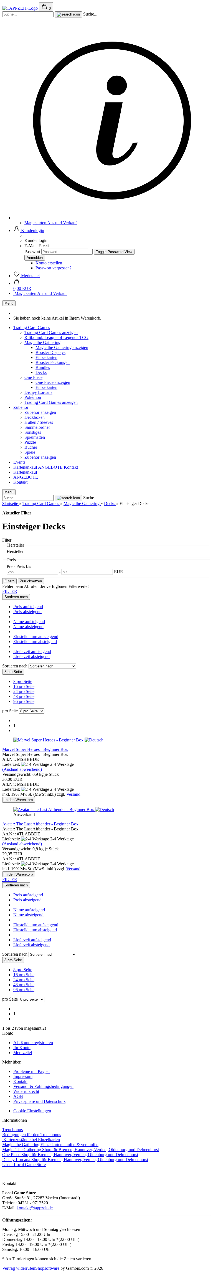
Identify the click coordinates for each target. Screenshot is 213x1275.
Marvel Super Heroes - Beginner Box (35, 749)
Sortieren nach (15, 666)
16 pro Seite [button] (23, 686)
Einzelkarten (46, 357)
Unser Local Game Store (24, 1164)
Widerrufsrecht (26, 1091)
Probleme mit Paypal (31, 1071)
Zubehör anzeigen (40, 412)
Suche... (90, 14)
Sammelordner (37, 427)
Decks (41, 372)
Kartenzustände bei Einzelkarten (31, 1139)
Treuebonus (12, 1129)
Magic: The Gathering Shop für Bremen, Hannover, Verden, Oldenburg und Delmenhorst (80, 1149)
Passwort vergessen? (54, 268)
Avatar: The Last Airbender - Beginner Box (40, 824)
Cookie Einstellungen (32, 1110)
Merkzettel (22, 1052)
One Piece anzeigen (53, 382)
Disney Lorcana (38, 392)
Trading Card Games (31, 327)
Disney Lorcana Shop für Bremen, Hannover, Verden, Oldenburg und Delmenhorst (75, 1159)
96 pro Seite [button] (23, 701)
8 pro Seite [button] (22, 681)
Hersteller (15, 551)
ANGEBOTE (51, 467)
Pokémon (32, 397)
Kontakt (71, 467)
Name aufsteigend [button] (29, 621)
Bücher (30, 447)
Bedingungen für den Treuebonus (31, 1134)
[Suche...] (68, 14)
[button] (28, 230)
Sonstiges (32, 432)
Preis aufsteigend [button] (28, 606)
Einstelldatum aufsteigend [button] (35, 636)
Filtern (9, 581)
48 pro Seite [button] (23, 696)
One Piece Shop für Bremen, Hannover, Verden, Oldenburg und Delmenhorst (70, 1154)
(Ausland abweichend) (22, 769)
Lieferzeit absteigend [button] (31, 656)
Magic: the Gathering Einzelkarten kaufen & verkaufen (50, 1144)
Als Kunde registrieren (33, 1042)
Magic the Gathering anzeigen (62, 347)
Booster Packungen (53, 362)
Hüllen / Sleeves (38, 422)
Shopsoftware (47, 1268)
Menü (8, 303)
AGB (18, 1096)
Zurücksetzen (31, 581)
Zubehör (20, 407)
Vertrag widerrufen (18, 1268)
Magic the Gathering (42, 342)
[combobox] (16, 597)
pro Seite (10, 710)
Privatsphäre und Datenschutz (39, 1101)
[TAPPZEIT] (20, 8)
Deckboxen (34, 417)
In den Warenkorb (18, 800)
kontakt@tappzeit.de (35, 1207)
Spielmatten (34, 437)
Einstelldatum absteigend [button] (35, 641)
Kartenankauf (25, 467)
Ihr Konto (22, 1047)
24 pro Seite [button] (23, 691)
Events (19, 462)
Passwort (32, 251)
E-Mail (30, 245)
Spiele (29, 452)
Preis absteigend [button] (27, 611)
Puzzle (30, 442)
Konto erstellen (49, 263)
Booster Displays (50, 352)
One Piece (33, 377)
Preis (11, 566)
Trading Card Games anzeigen (51, 332)
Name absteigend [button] (28, 626)
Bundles (43, 367)
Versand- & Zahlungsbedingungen (43, 1086)
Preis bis (23, 566)
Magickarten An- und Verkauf (50, 222)
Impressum (22, 1076)
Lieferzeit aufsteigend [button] (32, 651)
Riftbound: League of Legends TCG (56, 337)
